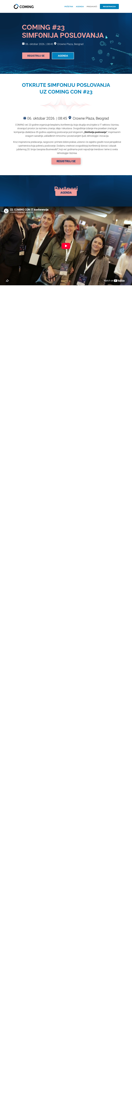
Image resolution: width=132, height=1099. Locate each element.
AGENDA (80, 7)
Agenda (63, 55)
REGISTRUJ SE (66, 161)
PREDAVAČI (92, 7)
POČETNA (68, 7)
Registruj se (35, 55)
